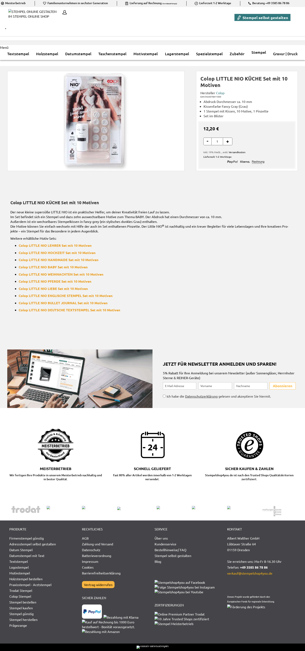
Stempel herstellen (23, 619)
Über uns (161, 538)
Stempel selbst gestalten (265, 17)
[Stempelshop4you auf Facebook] (180, 582)
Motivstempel (19, 573)
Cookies (88, 567)
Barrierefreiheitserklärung (101, 573)
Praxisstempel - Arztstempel (30, 585)
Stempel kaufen (21, 608)
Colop (220, 93)
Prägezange (18, 625)
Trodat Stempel (20, 590)
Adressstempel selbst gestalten (32, 544)
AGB (85, 538)
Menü (4, 47)
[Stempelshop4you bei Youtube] (179, 592)
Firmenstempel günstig (26, 538)
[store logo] (34, 17)
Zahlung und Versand (97, 544)
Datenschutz (91, 550)
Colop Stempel (20, 596)
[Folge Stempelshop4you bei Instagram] (185, 587)
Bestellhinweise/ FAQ (170, 550)
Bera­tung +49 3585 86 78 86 (270, 3)
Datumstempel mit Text (26, 555)
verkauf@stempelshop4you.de (249, 573)
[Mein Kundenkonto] (63, 13)
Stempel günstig (21, 614)
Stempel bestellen (22, 602)
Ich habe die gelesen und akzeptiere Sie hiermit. (219, 396)
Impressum (90, 561)
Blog (158, 561)
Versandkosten (237, 152)
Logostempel (19, 567)
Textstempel (18, 561)
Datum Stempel (21, 550)
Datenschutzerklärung (201, 396)
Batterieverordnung (96, 555)
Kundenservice (165, 544)
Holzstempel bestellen (26, 579)
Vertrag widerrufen (98, 585)
